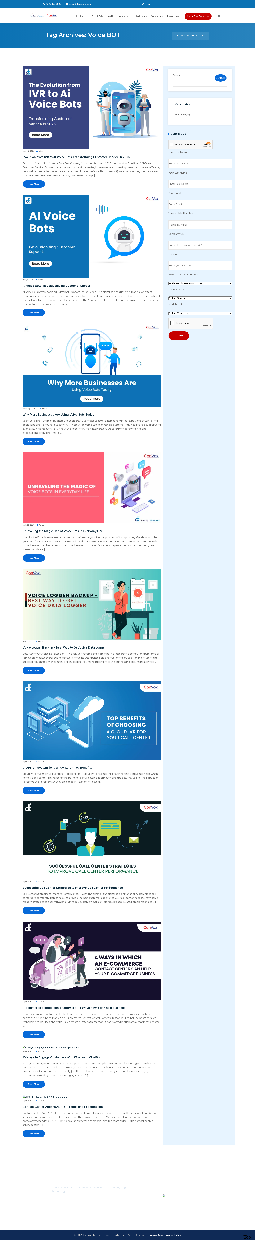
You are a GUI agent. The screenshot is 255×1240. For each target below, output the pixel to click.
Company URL (176, 234)
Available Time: (177, 304)
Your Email (174, 193)
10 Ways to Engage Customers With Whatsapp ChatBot (62, 1057)
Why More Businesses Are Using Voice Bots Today (58, 414)
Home (182, 35)
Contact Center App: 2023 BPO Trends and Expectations (63, 1107)
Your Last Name (177, 172)
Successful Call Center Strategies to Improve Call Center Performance (73, 887)
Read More (33, 184)
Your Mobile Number (180, 213)
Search (176, 75)
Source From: (176, 289)
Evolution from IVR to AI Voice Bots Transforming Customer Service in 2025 (76, 157)
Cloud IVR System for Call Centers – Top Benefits (57, 767)
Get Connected (66, 1211)
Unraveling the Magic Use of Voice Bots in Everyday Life (63, 531)
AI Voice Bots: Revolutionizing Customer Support (57, 285)
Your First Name (177, 152)
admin (41, 151)
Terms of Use (155, 1235)
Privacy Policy (173, 1235)
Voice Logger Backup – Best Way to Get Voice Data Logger (64, 647)
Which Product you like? (183, 274)
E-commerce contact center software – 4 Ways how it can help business (74, 1008)
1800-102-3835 (81, 1200)
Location (173, 254)
